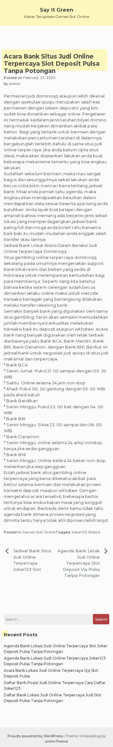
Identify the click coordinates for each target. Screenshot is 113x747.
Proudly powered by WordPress (36, 736)
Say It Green (56, 10)
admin (15, 83)
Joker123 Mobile (86, 532)
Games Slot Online (38, 532)
